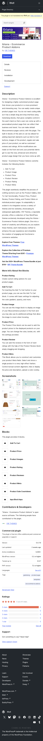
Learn (4, 673)
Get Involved (28, 673)
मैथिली (9, 712)
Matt (5, 695)
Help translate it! (36, 16)
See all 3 (38, 570)
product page (36, 575)
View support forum (9, 642)
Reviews (7, 70)
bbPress (6, 699)
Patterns (26, 666)
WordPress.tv (8, 684)
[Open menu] (39, 3)
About (4, 655)
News (4, 659)
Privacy (5, 666)
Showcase (27, 655)
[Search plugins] (24, 23)
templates (37, 579)
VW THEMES (10, 50)
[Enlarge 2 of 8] (18, 393)
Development (9, 81)
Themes (26, 659)
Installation (8, 75)
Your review (6, 626)
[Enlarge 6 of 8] (38, 382)
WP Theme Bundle (15, 265)
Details (6, 64)
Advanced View (8, 590)
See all (38, 626)
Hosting (5, 662)
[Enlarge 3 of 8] (18, 403)
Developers (6, 680)
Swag (26, 684)
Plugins (25, 662)
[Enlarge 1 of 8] (18, 382)
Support (7, 86)
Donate (26, 680)
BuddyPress (7, 702)
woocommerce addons (33, 583)
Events (25, 677)
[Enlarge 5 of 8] (18, 421)
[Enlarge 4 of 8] (18, 412)
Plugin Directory (7, 9)
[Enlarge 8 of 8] (38, 410)
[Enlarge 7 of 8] (38, 394)
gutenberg (26, 575)
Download (7, 56)
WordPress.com (9, 691)
